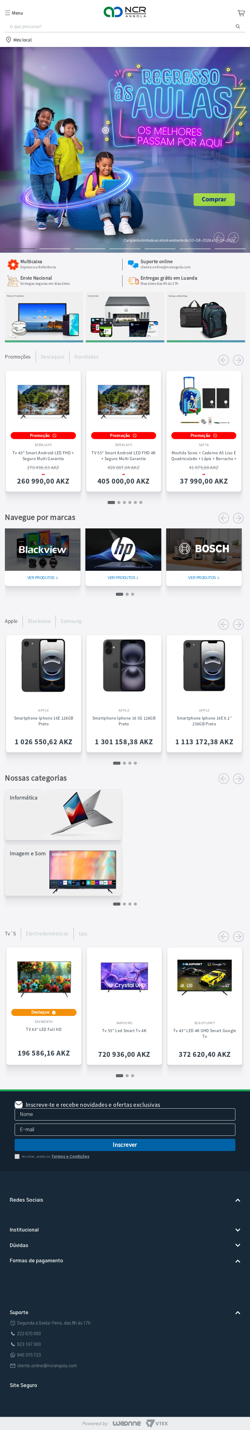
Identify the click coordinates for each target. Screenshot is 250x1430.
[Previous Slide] (218, 237)
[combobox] (125, 26)
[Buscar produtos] (237, 26)
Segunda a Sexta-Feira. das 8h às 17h (54, 1334)
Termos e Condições (70, 1151)
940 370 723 (29, 1366)
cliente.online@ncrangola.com (47, 1376)
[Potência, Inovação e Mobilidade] (44, 341)
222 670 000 (29, 1344)
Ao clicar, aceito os (55, 1151)
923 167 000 (29, 1355)
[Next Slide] (233, 237)
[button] (44, 13)
